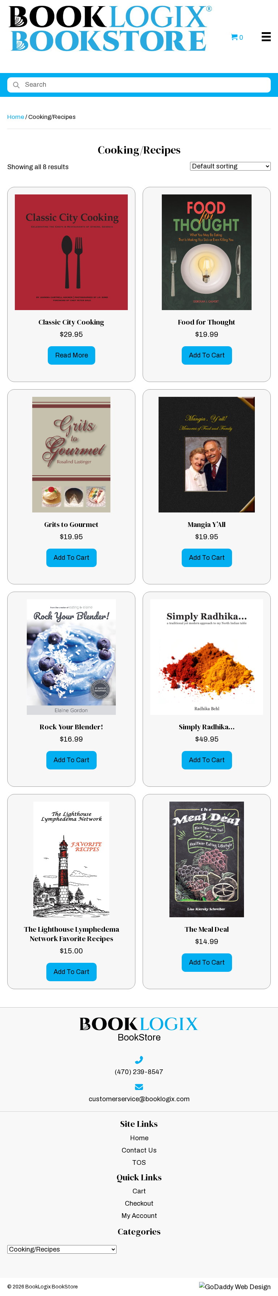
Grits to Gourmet (71, 524)
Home (15, 116)
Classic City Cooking (71, 322)
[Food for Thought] (206, 252)
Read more (71, 355)
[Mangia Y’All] (207, 454)
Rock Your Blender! (71, 727)
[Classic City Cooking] (71, 252)
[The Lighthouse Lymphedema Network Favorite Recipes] (71, 859)
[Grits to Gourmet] (71, 454)
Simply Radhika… (207, 727)
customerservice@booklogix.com (139, 1099)
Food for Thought (206, 322)
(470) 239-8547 (139, 1072)
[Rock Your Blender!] (71, 656)
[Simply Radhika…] (206, 656)
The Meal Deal (207, 929)
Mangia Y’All (207, 524)
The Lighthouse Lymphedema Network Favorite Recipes (71, 934)
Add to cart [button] (207, 355)
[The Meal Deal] (206, 859)
